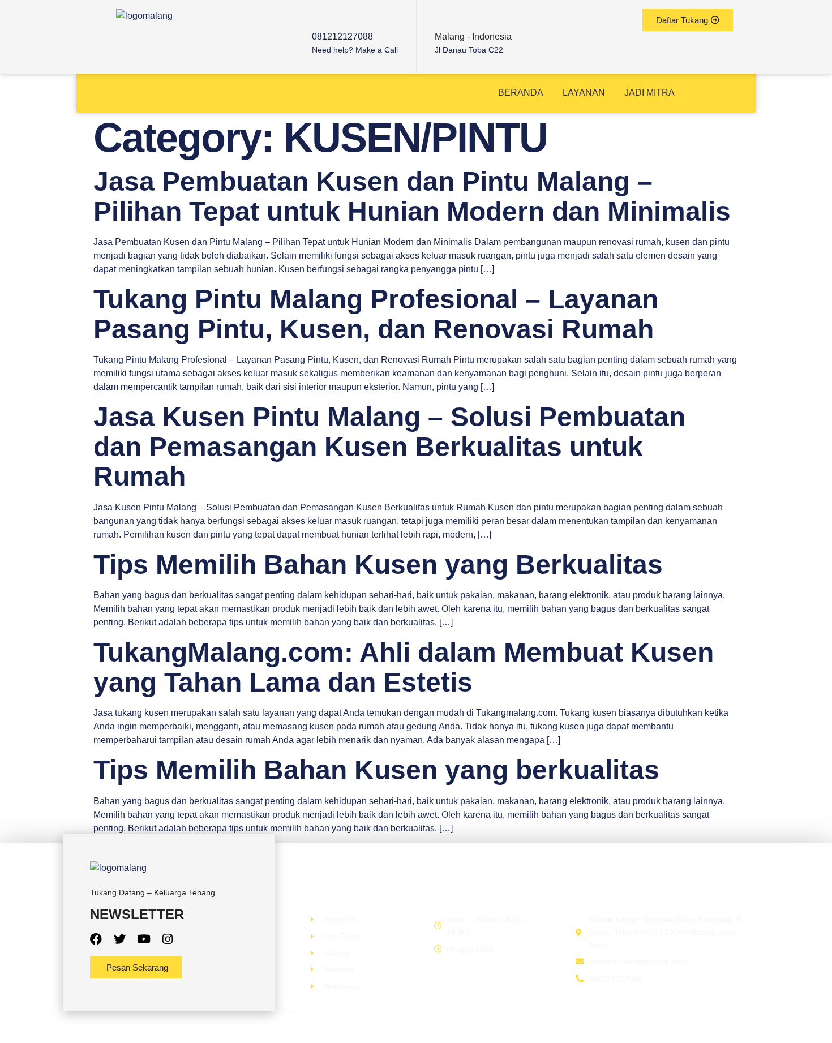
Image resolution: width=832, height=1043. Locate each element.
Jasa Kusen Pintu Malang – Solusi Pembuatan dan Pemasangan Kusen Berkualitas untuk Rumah (389, 447)
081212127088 (342, 36)
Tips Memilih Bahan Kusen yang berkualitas (376, 770)
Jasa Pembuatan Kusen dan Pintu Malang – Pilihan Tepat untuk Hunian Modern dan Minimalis (412, 196)
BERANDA (520, 92)
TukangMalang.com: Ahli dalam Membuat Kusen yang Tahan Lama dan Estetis (403, 667)
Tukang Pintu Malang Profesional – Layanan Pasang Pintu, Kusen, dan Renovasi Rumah (375, 314)
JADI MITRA (649, 92)
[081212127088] (320, 17)
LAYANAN (584, 92)
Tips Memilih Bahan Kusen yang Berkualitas (378, 565)
